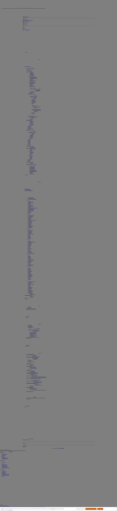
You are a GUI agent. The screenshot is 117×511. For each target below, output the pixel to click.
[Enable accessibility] (2, 509)
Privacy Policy (53, 509)
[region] (58, 509)
